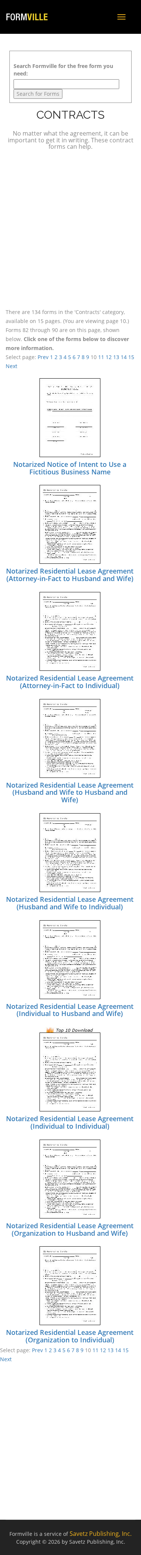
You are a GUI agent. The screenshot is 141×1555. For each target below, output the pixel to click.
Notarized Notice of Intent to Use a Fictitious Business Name (69, 468)
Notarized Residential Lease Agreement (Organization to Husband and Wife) (69, 1229)
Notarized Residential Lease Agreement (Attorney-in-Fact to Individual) (69, 681)
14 (124, 357)
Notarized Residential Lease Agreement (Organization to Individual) (69, 1336)
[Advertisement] (70, 228)
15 (131, 357)
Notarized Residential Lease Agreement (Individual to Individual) (69, 1122)
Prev (43, 357)
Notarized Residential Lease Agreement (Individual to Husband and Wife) (69, 1010)
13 (116, 357)
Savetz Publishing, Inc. (101, 1533)
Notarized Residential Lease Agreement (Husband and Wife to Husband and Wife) (69, 793)
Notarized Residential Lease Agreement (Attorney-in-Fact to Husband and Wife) (69, 574)
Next (11, 366)
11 (101, 357)
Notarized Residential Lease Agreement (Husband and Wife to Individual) (69, 903)
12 (109, 357)
